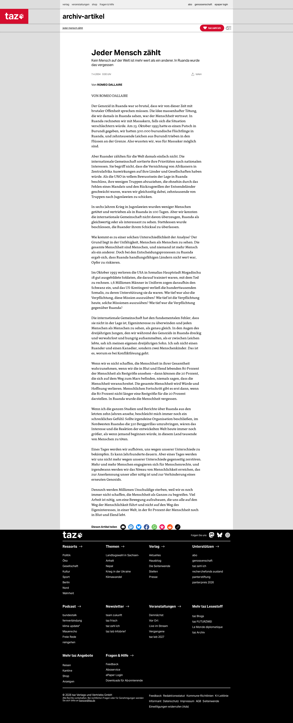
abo (194, 555)
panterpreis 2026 (203, 582)
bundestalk (70, 615)
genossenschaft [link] (203, 4)
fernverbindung (72, 620)
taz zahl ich (199, 566)
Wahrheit (68, 593)
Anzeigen (68, 681)
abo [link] (190, 4)
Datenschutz (171, 701)
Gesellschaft (70, 566)
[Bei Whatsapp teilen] (154, 527)
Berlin (66, 582)
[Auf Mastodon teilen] (131, 527)
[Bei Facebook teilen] (146, 527)
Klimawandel (114, 577)
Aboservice (113, 669)
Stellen (153, 571)
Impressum (187, 701)
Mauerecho (70, 631)
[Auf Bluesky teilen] (138, 527)
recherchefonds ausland (207, 571)
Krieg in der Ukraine (118, 571)
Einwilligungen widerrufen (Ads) (169, 706)
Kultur (66, 571)
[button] (228, 28)
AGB (199, 701)
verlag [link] (66, 4)
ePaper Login (114, 675)
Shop (66, 676)
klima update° (71, 626)
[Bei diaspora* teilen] (162, 527)
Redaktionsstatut (174, 696)
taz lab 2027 (156, 637)
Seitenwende (211, 701)
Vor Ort (153, 620)
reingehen (69, 642)
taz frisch (111, 620)
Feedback (112, 664)
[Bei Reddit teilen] (170, 527)
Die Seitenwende (159, 566)
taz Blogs (198, 616)
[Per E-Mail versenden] (123, 527)
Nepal (109, 566)
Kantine (67, 670)
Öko (65, 560)
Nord (66, 588)
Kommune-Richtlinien (200, 696)
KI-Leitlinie (221, 696)
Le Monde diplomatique (207, 627)
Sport (66, 577)
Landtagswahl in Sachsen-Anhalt (122, 557)
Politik (67, 555)
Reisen (67, 665)
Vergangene (156, 631)
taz (73, 535)
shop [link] (94, 4)
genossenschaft (202, 560)
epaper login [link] (221, 4)
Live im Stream (158, 626)
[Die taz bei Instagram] (227, 536)
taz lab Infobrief (116, 631)
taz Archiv (198, 632)
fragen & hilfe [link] (107, 4)
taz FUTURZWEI (202, 621)
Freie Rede (69, 637)
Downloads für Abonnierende (124, 680)
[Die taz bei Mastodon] (211, 536)
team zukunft (114, 615)
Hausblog (155, 560)
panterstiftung (201, 577)
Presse (153, 577)
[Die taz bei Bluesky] (219, 536)
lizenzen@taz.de (87, 700)
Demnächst (156, 615)
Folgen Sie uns (199, 535)
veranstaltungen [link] (80, 4)
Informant (155, 701)
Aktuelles (155, 555)
